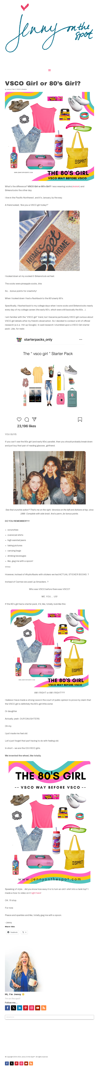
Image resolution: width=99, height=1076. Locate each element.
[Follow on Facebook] (7, 1007)
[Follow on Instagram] (31, 1007)
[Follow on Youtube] (37, 1007)
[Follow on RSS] (43, 1007)
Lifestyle (24, 89)
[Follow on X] (13, 1007)
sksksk (75, 186)
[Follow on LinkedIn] (19, 1007)
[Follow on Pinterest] (25, 1007)
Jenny (9, 89)
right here (36, 893)
